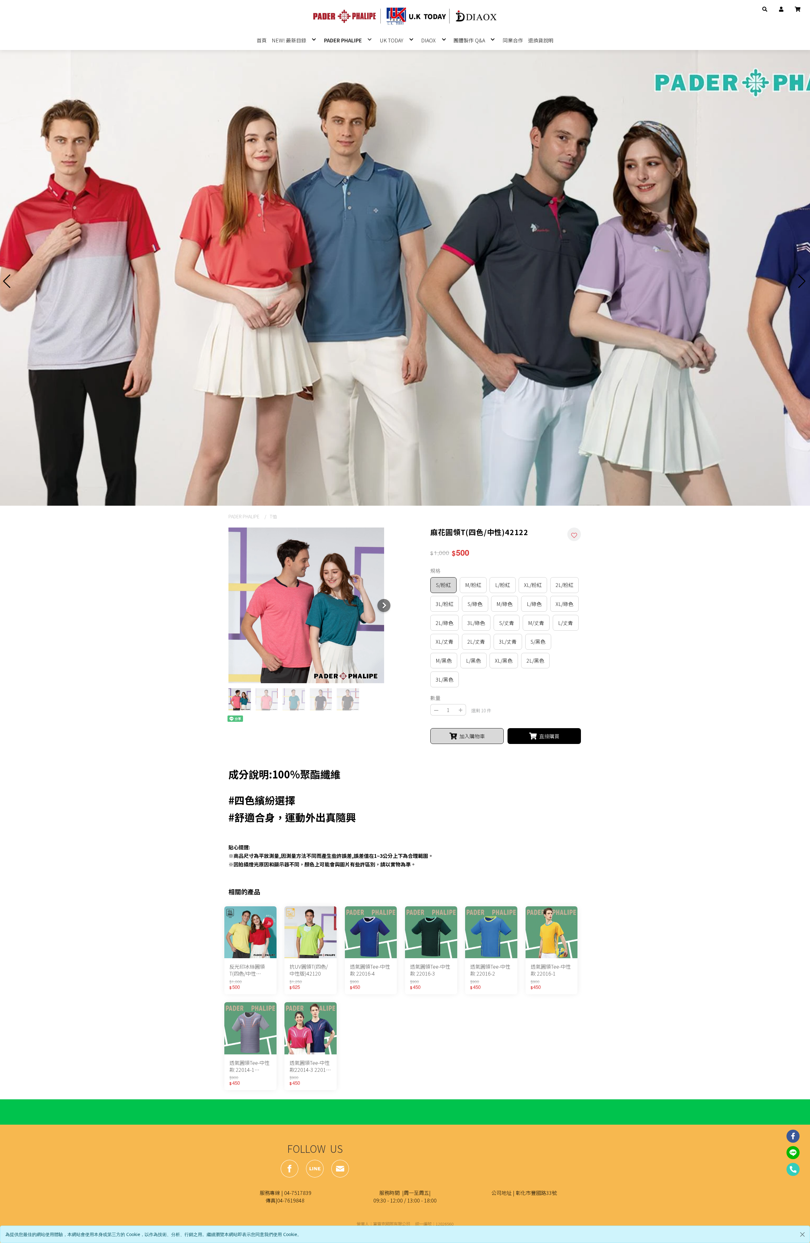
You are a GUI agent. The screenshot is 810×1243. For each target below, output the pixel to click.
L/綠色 (534, 604)
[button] (765, 8)
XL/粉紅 (533, 585)
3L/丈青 (508, 641)
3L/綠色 (476, 623)
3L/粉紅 (444, 604)
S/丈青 (506, 623)
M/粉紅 (473, 585)
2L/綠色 (444, 623)
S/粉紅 (443, 585)
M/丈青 (536, 623)
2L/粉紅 (564, 585)
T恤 (273, 516)
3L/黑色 (444, 679)
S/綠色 (475, 604)
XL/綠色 (564, 604)
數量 (435, 698)
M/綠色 (504, 604)
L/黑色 (473, 660)
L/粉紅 (502, 585)
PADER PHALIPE (243, 516)
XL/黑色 (504, 660)
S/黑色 (538, 641)
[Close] (802, 1234)
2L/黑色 (535, 660)
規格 (435, 570)
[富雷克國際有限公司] (405, 16)
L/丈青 (565, 623)
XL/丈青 (444, 641)
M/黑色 (444, 660)
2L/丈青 (476, 641)
